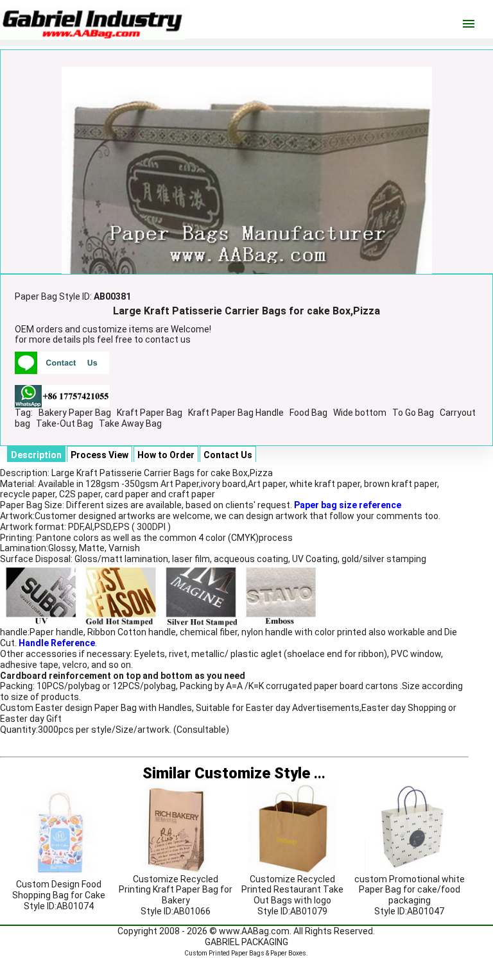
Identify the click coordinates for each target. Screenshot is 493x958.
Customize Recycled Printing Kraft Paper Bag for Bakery (175, 890)
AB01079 (308, 911)
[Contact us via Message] (62, 362)
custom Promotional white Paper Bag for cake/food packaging (409, 890)
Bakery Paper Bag (75, 412)
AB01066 (192, 911)
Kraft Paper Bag (149, 412)
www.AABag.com (254, 931)
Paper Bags (247, 953)
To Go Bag (413, 412)
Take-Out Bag (64, 423)
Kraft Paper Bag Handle (236, 412)
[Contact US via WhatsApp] (62, 395)
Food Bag (308, 412)
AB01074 (75, 906)
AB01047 (425, 911)
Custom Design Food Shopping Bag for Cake (58, 889)
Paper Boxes (288, 953)
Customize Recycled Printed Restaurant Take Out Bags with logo (292, 890)
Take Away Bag (130, 423)
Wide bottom (359, 412)
